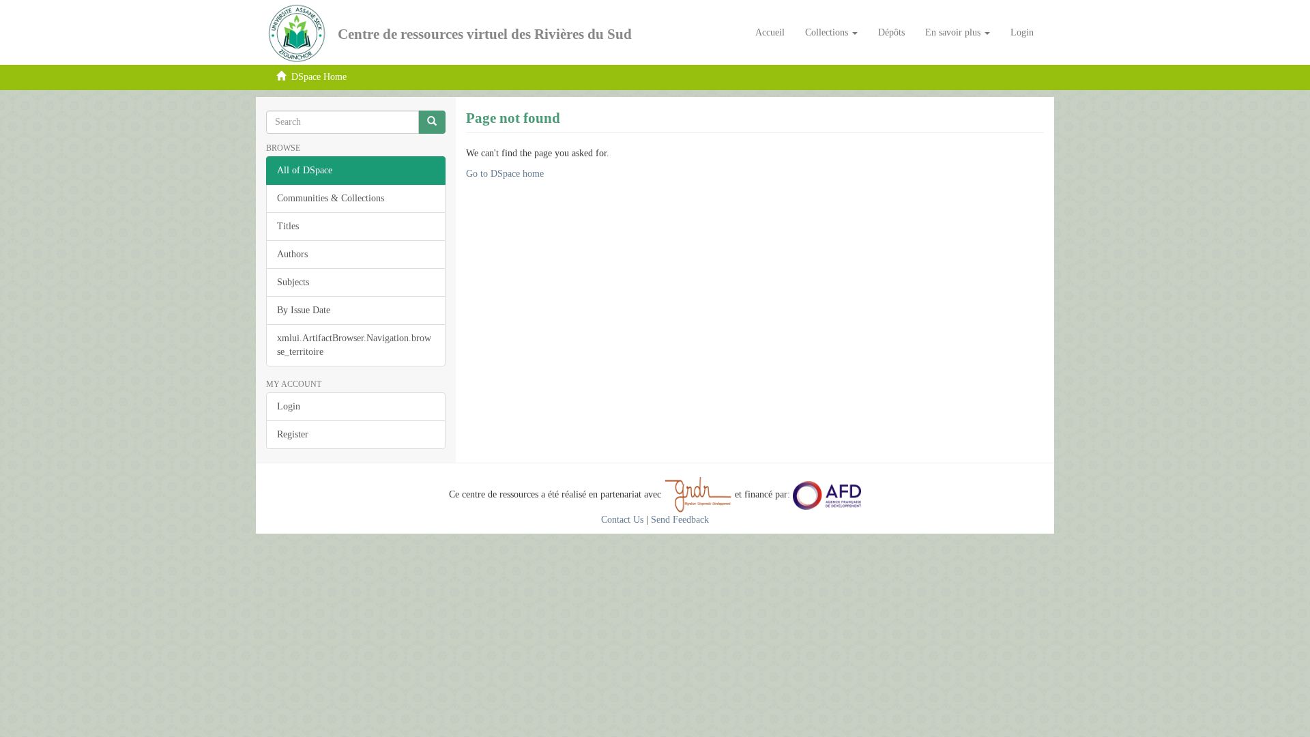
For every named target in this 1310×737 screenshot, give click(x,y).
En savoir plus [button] (954, 32)
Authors (292, 254)
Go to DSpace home (505, 174)
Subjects (293, 282)
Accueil (770, 32)
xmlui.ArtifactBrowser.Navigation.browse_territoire (354, 345)
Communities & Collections (330, 198)
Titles (288, 226)
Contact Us (622, 520)
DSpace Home (319, 77)
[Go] (432, 122)
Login (288, 406)
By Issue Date (303, 310)
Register (292, 434)
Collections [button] (828, 32)
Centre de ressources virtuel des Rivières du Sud (485, 34)
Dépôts (891, 32)
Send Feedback (680, 520)
